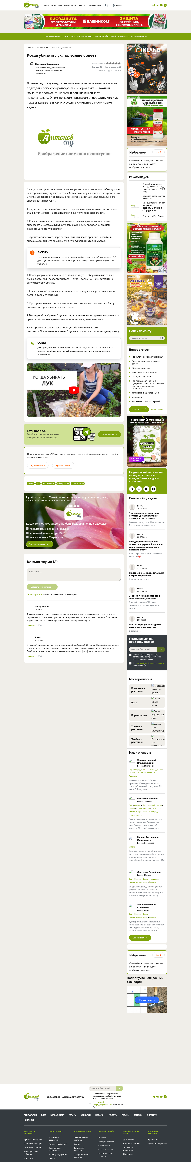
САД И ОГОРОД (69, 36)
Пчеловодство (135, 815)
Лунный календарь (33, 1139)
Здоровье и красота (157, 1143)
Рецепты (113, 1115)
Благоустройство (131, 1143)
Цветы (132, 773)
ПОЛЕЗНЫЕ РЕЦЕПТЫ (139, 36)
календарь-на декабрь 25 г (145, 392)
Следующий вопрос (38, 544)
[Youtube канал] (161, 5)
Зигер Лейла (42, 606)
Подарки (99, 1115)
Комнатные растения (146, 773)
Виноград (133, 776)
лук (38, 483)
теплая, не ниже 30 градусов (46, 537)
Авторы (82, 5)
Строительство (143, 808)
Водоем (102, 1137)
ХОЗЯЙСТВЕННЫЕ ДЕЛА (119, 36)
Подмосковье (78, 483)
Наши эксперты (140, 752)
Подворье (128, 1154)
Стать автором (94, 5)
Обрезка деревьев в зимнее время (146, 362)
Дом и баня (128, 1139)
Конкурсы (86, 1115)
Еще (157, 152)
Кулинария (156, 808)
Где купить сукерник (142, 376)
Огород (137, 769)
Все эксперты (139, 937)
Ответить (31, 625)
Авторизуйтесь (34, 594)
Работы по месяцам (33, 1143)
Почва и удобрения (58, 1143)
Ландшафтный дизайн (152, 769)
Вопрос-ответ (70, 5)
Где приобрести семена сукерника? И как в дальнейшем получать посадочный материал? (148, 385)
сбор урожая (63, 483)
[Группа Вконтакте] (157, 5)
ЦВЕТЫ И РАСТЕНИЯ (85, 36)
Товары (125, 1115)
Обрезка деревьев (141, 368)
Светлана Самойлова (47, 63)
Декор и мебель (106, 1141)
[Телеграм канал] (153, 5)
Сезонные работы (32, 1147)
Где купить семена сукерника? (147, 357)
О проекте (152, 1115)
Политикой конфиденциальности (149, 663)
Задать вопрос (108, 434)
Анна (38, 637)
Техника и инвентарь (128, 1148)
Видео (30, 483)
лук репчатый (48, 483)
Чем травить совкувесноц (145, 372)
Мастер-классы (140, 679)
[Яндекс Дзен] (165, 5)
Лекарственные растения (81, 1155)
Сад (130, 769)
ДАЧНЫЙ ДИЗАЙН (101, 36)
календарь (137, 397)
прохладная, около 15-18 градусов (49, 528)
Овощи (52, 1158)
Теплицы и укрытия (58, 1154)
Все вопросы (156, 409)
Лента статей (50, 5)
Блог (60, 5)
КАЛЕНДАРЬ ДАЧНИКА (53, 36)
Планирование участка (105, 1154)
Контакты (29, 1120)
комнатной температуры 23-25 (47, 533)
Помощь (138, 1115)
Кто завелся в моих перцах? (146, 401)
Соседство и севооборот (55, 1149)
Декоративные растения (81, 1138)
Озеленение (104, 1145)
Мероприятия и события (31, 1152)
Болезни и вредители (54, 1138)
